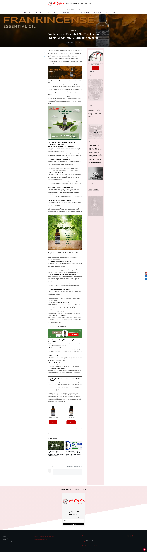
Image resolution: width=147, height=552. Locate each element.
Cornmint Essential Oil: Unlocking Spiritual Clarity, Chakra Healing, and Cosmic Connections (74, 449)
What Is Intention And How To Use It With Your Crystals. (44, 536)
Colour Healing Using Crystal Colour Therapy (42, 537)
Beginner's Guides (97, 187)
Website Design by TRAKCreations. (109, 550)
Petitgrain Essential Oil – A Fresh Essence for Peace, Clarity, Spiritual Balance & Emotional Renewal (95, 162)
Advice (90, 187)
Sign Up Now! (73, 524)
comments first (78, 466)
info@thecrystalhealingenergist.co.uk (90, 545)
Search (79, 9)
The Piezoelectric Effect (38, 535)
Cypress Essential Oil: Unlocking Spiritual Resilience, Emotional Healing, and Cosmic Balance (56, 449)
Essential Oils (69, 42)
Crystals (90, 189)
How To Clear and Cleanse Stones (40, 539)
